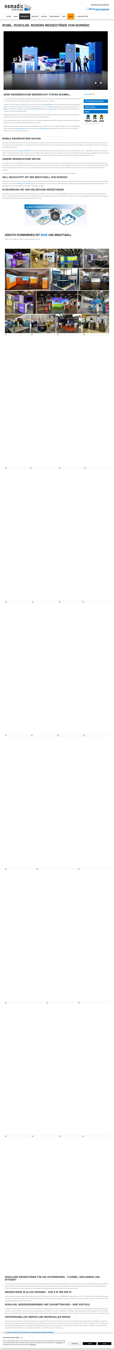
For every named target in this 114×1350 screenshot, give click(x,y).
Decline (90, 1343)
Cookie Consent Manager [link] (9, 1337)
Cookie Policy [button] (59, 1342)
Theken (20, 109)
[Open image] (18, 258)
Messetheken (64, 194)
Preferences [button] (33, 1344)
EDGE (24, 104)
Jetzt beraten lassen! (94, 101)
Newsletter (83, 16)
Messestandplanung (19, 128)
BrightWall (49, 104)
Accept (104, 1343)
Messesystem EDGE (24, 150)
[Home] (18, 5)
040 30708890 (95, 9)
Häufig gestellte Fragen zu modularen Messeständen (30, 1332)
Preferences (75, 1343)
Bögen (5, 109)
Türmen (12, 109)
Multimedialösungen (38, 109)
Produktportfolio (45, 128)
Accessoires (52, 109)
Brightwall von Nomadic (24, 183)
